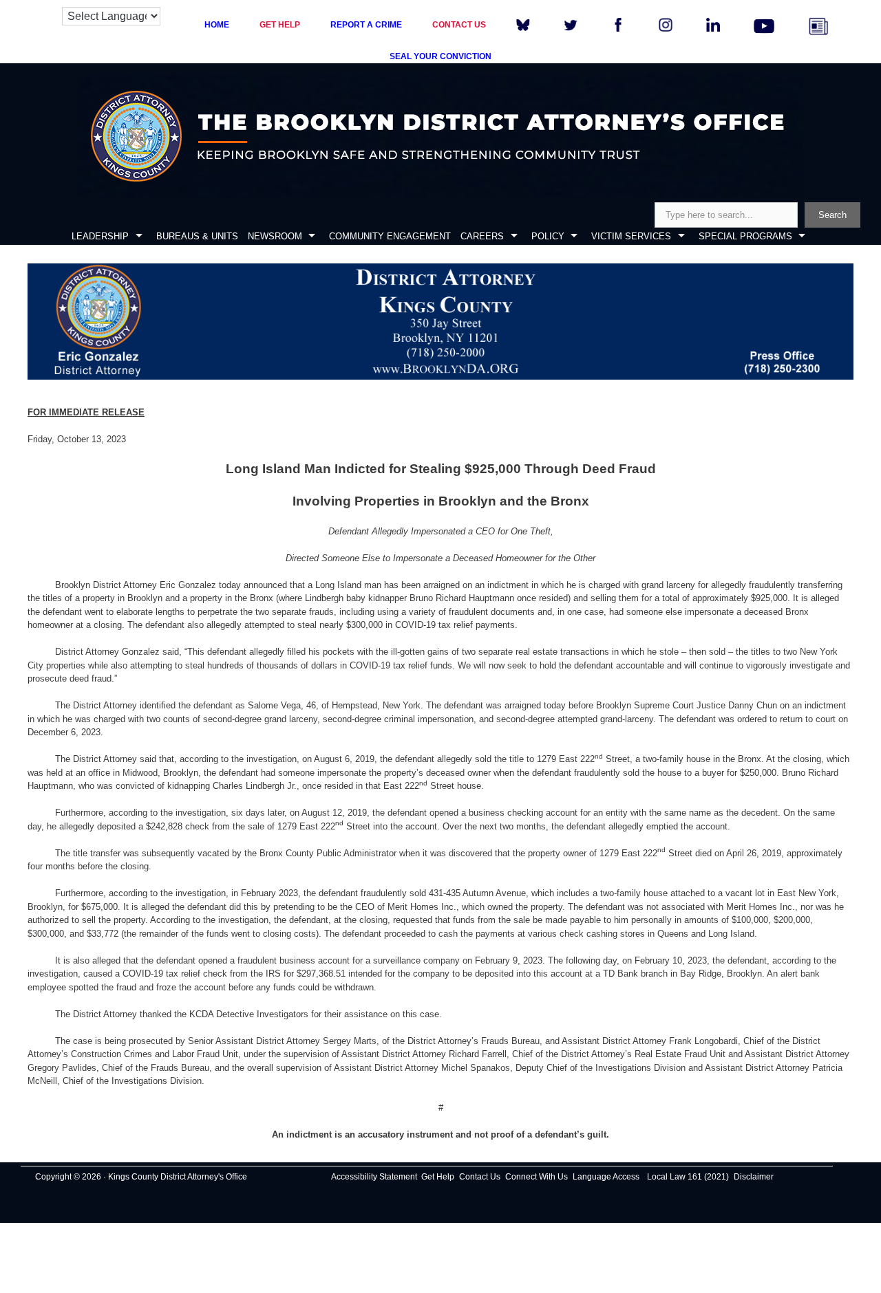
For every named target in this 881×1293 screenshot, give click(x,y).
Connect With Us (536, 1177)
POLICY (547, 236)
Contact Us (479, 1177)
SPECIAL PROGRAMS (745, 236)
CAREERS (482, 236)
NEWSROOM (275, 236)
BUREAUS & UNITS (197, 236)
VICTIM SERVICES (631, 236)
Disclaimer (754, 1177)
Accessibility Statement (374, 1177)
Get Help (437, 1177)
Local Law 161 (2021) (688, 1177)
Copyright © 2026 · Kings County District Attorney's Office (141, 1177)
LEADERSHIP (100, 236)
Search (832, 215)
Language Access (606, 1177)
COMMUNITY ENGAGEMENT (390, 236)
